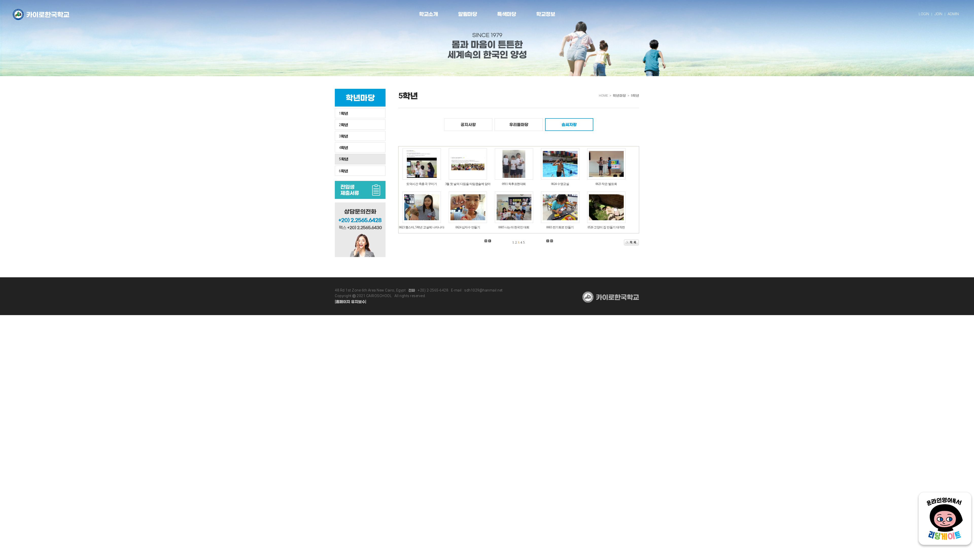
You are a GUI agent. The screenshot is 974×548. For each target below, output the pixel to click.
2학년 (343, 125)
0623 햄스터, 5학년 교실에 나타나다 (421, 227)
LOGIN (924, 14)
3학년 (343, 136)
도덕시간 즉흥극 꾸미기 (421, 184)
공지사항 (468, 124)
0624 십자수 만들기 (468, 227)
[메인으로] (41, 14)
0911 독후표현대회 (514, 184)
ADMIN (953, 14)
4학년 (343, 147)
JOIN (938, 14)
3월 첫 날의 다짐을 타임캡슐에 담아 (468, 184)
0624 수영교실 (560, 184)
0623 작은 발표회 (606, 184)
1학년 (343, 113)
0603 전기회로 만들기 (560, 227)
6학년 (343, 171)
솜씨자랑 (569, 124)
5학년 (343, 159)
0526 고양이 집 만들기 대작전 (606, 227)
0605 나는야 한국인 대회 (513, 227)
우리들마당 (518, 124)
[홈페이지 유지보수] (350, 301)
